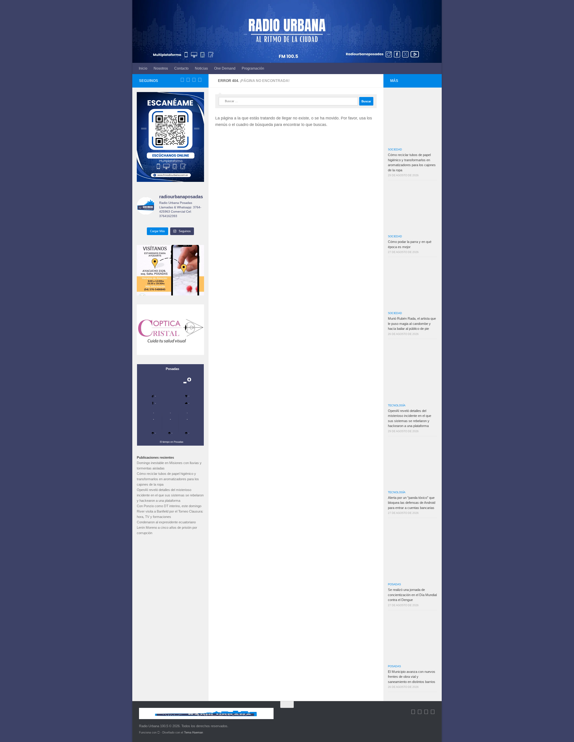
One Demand (224, 68)
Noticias (201, 68)
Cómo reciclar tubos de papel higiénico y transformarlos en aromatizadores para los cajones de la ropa (168, 479)
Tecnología (396, 405)
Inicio (143, 68)
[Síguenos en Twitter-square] (188, 80)
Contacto (181, 68)
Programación (253, 68)
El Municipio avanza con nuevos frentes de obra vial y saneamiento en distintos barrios (411, 677)
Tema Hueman (193, 732)
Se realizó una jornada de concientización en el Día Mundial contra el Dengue (412, 595)
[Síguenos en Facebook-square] (182, 80)
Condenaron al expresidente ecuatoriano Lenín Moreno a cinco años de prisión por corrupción (167, 527)
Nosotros (161, 68)
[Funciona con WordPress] (158, 732)
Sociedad (395, 149)
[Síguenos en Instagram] (200, 80)
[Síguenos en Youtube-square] (194, 80)
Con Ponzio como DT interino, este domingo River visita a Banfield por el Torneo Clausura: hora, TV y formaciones (170, 511)
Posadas (394, 584)
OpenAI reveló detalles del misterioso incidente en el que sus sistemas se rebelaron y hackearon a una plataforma (170, 495)
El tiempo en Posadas (171, 441)
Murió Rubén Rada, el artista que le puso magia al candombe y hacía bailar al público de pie (412, 323)
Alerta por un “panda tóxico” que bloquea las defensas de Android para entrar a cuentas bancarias (411, 503)
